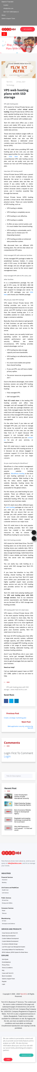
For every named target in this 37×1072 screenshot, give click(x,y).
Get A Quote (5, 959)
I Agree (8, 1059)
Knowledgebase (6, 962)
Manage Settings (26, 1055)
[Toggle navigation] (4, 34)
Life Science (5, 892)
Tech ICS (9, 82)
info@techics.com (15, 863)
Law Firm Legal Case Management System (13, 947)
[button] (5, 22)
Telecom (4, 913)
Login (7, 756)
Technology (10, 85)
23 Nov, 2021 (20, 82)
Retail (3, 910)
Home (18, 41)
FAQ (3, 970)
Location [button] (5, 5)
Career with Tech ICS (7, 973)
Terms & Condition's (7, 967)
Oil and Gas (5, 900)
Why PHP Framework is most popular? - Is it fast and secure (23, 828)
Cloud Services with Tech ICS (10, 933)
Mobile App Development (8, 935)
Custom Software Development (10, 938)
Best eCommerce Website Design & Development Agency (22, 811)
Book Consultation (7, 976)
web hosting (10, 507)
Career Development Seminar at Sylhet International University (21, 796)
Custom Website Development (10, 941)
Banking (4, 882)
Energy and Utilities (7, 903)
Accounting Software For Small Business (13, 949)
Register (4, 981)
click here (13, 156)
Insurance (4, 879)
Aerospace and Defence (8, 923)
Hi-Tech (4, 921)
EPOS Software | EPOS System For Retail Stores (15, 952)
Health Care (5, 890)
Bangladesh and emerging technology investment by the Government (22, 820)
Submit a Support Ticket (8, 978)
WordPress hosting (17, 473)
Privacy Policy (5, 965)
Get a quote (27, 29)
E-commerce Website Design (10, 944)
